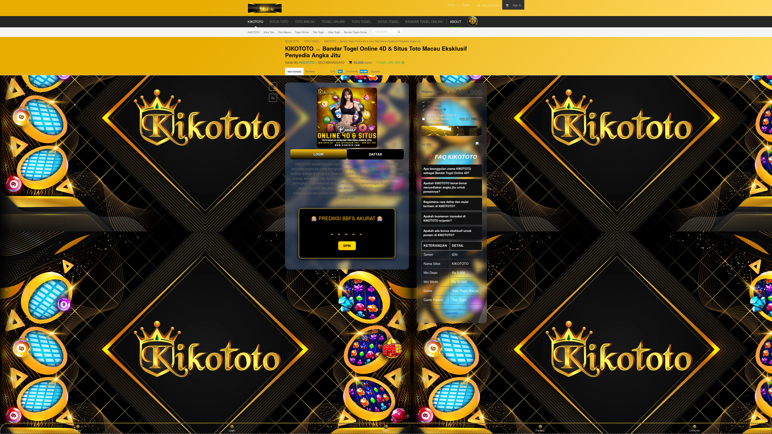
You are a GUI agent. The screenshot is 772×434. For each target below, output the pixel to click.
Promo (77, 430)
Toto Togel (318, 32)
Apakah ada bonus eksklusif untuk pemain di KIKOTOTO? (447, 233)
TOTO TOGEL (311, 41)
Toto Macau (284, 32)
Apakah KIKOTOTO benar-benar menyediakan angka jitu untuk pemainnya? (445, 187)
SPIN (347, 245)
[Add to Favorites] (273, 87)
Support (375, 71)
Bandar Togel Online (355, 32)
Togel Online (302, 32)
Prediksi (540, 430)
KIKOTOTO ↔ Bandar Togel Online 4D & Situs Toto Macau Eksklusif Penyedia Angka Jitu (372, 41)
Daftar (385, 430)
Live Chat (694, 430)
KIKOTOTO (254, 32)
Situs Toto (269, 32)
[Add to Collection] (273, 98)
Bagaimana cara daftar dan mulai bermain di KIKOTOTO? (445, 204)
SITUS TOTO (292, 41)
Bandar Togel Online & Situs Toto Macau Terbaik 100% (454, 118)
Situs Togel (334, 32)
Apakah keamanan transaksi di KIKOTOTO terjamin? (444, 218)
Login (232, 430)
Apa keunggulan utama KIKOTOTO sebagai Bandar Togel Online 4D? (447, 171)
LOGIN (319, 154)
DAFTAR (375, 154)
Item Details (294, 71)
